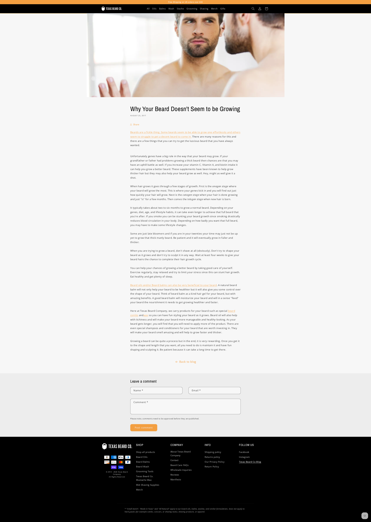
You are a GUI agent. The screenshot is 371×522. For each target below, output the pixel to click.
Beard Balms (143, 461)
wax (145, 315)
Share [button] (136, 124)
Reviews (174, 474)
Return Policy (212, 466)
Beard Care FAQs (179, 465)
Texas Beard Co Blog (250, 461)
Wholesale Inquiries (181, 469)
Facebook (244, 452)
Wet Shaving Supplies (147, 484)
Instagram (244, 456)
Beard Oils (141, 456)
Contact (174, 460)
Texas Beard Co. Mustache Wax (144, 478)
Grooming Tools (144, 471)
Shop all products (145, 452)
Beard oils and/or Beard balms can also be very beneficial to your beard (173, 285)
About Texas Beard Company (180, 453)
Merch (139, 489)
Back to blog (187, 362)
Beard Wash (142, 466)
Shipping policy (213, 452)
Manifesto (175, 479)
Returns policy (212, 456)
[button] (253, 8)
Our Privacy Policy (214, 461)
